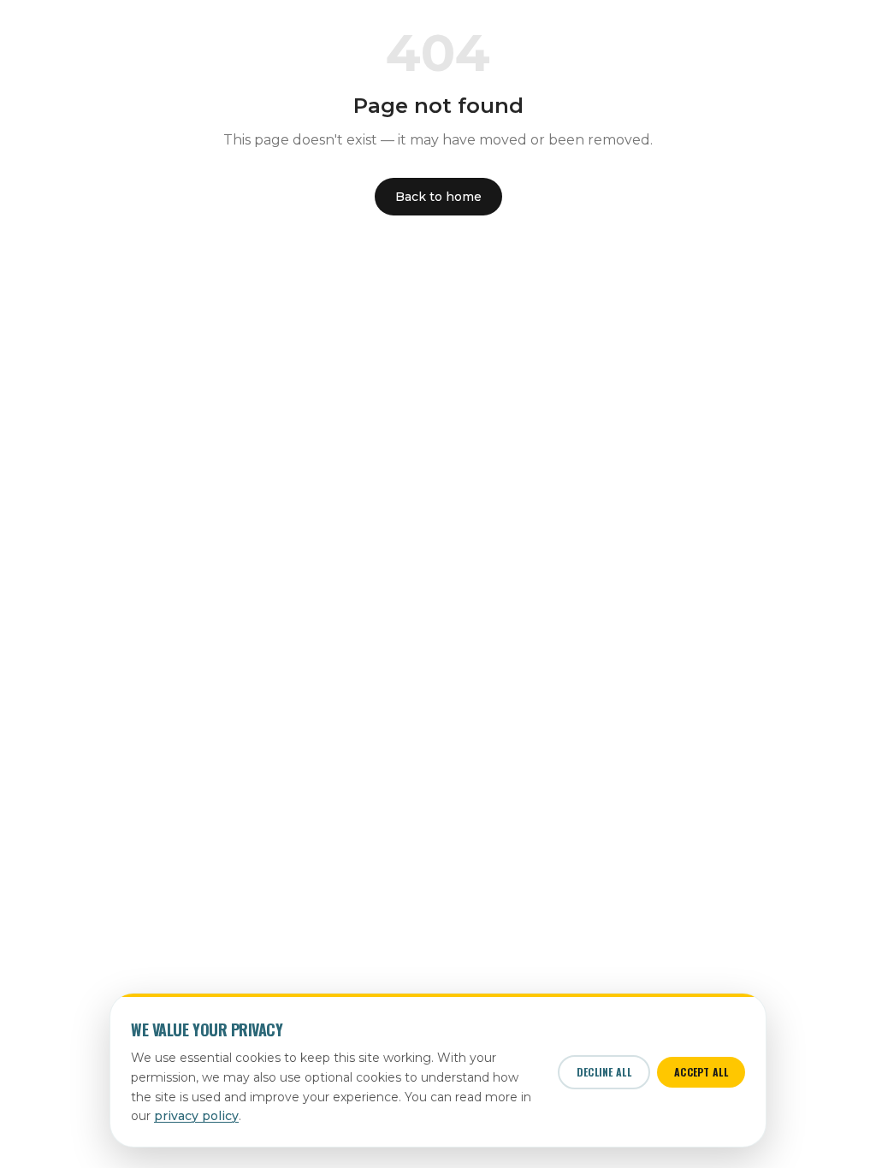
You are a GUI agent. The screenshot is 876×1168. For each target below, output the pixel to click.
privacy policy (196, 1116)
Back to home (438, 196)
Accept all (701, 1072)
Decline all (604, 1072)
